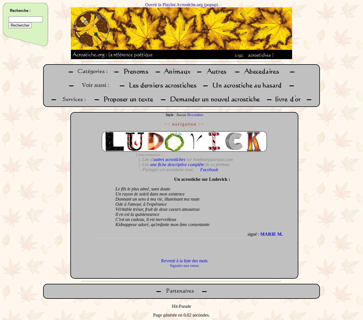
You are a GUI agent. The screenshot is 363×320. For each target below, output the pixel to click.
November (195, 115)
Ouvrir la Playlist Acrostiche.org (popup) (181, 4)
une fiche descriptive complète (177, 164)
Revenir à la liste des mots (184, 260)
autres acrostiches (169, 159)
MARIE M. (271, 234)
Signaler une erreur (184, 265)
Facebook (209, 169)
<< (167, 124)
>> (201, 124)
